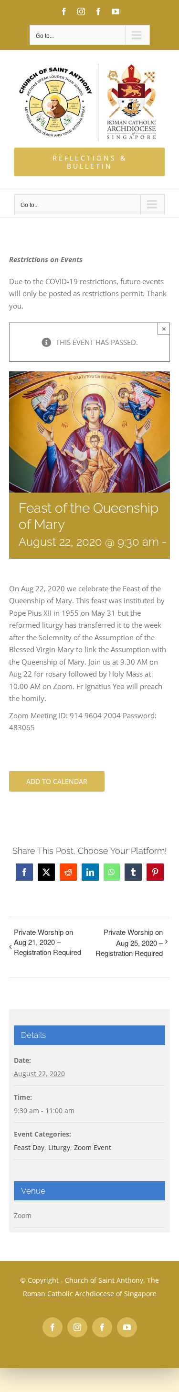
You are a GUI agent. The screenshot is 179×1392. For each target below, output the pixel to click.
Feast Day (29, 1147)
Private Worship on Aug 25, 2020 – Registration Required (129, 942)
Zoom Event (92, 1147)
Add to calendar (56, 781)
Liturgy (59, 1147)
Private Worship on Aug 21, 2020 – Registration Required (47, 942)
